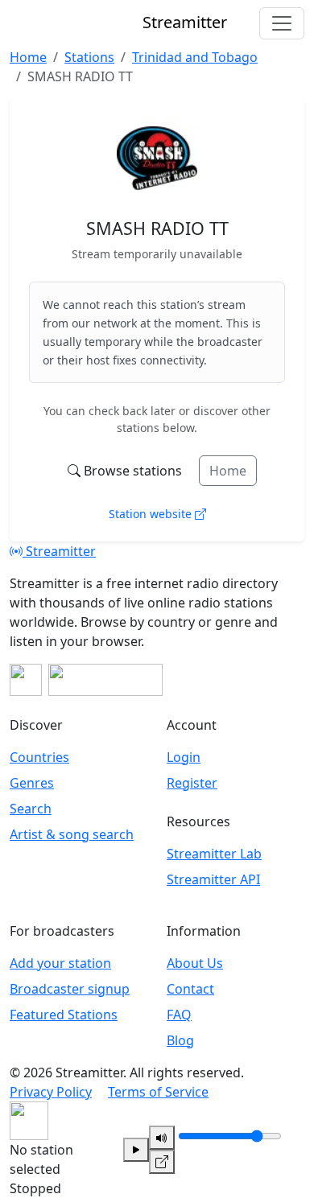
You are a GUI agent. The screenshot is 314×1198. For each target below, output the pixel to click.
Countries (39, 757)
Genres (32, 783)
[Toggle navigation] (281, 23)
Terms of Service (158, 1092)
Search (31, 808)
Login (183, 757)
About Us (195, 963)
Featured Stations (64, 1014)
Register (192, 783)
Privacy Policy (51, 1092)
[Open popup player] (162, 1162)
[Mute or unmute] (162, 1138)
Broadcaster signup (70, 989)
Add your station (60, 963)
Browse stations (133, 471)
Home (227, 471)
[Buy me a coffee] (105, 680)
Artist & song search (72, 834)
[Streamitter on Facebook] (26, 680)
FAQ (179, 1014)
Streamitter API (213, 879)
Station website (152, 513)
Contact (190, 989)
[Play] (136, 1150)
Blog (180, 1040)
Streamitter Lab (214, 853)
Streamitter (59, 551)
